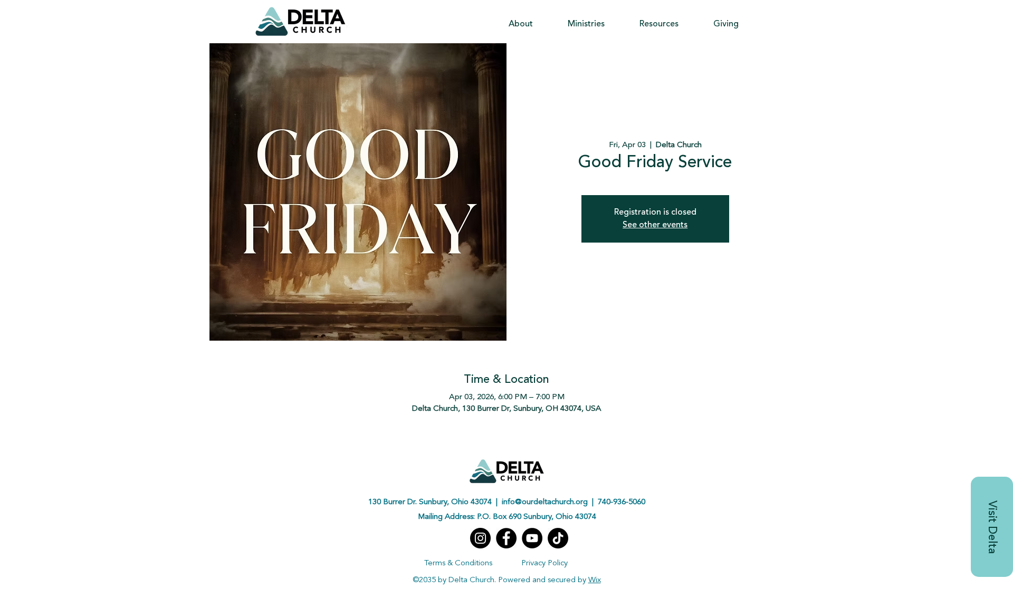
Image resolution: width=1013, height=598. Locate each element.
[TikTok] (558, 538)
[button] (520, 24)
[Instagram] (480, 538)
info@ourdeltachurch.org (545, 502)
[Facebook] (506, 538)
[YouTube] (532, 538)
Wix (594, 580)
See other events (655, 225)
